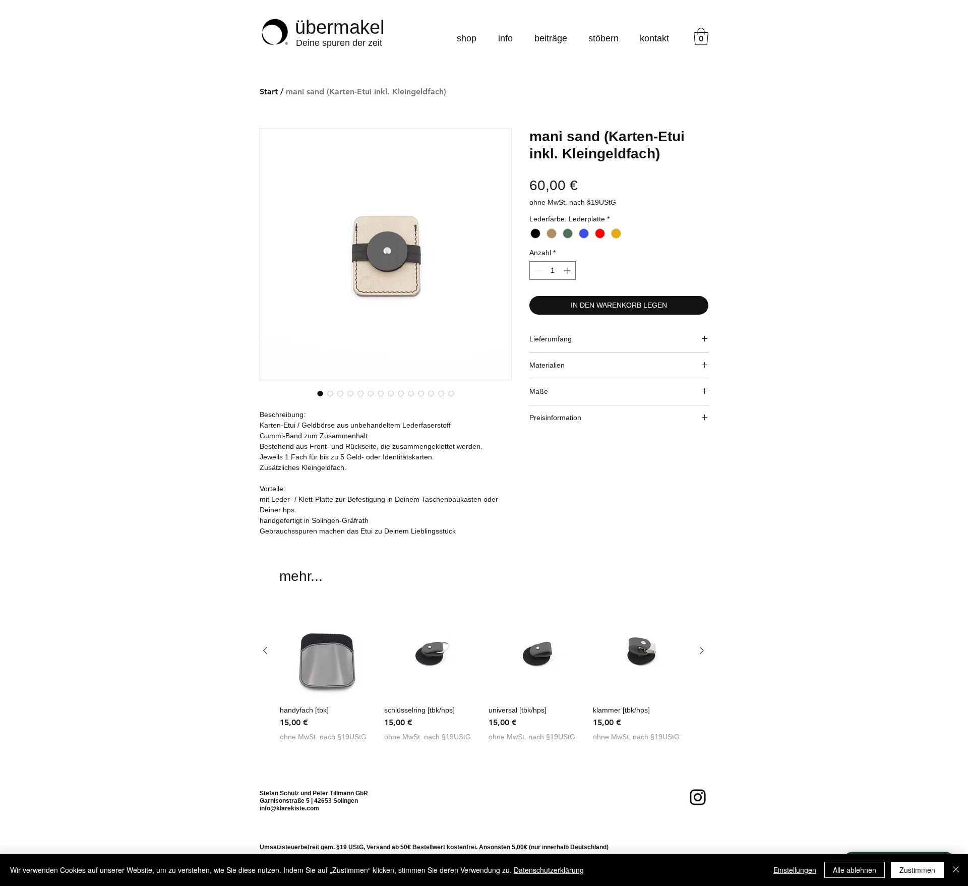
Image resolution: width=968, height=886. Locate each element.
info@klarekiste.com (289, 808)
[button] (701, 36)
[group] (483, 676)
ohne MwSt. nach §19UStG (572, 202)
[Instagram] (697, 797)
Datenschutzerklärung (549, 870)
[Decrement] (537, 270)
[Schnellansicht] (327, 651)
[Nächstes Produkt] (702, 650)
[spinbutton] (552, 270)
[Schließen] (956, 870)
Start (269, 91)
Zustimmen (917, 870)
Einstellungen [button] (794, 870)
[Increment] (568, 270)
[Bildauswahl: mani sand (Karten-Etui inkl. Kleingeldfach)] (320, 393)
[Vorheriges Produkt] (265, 650)
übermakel (339, 27)
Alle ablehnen (854, 870)
